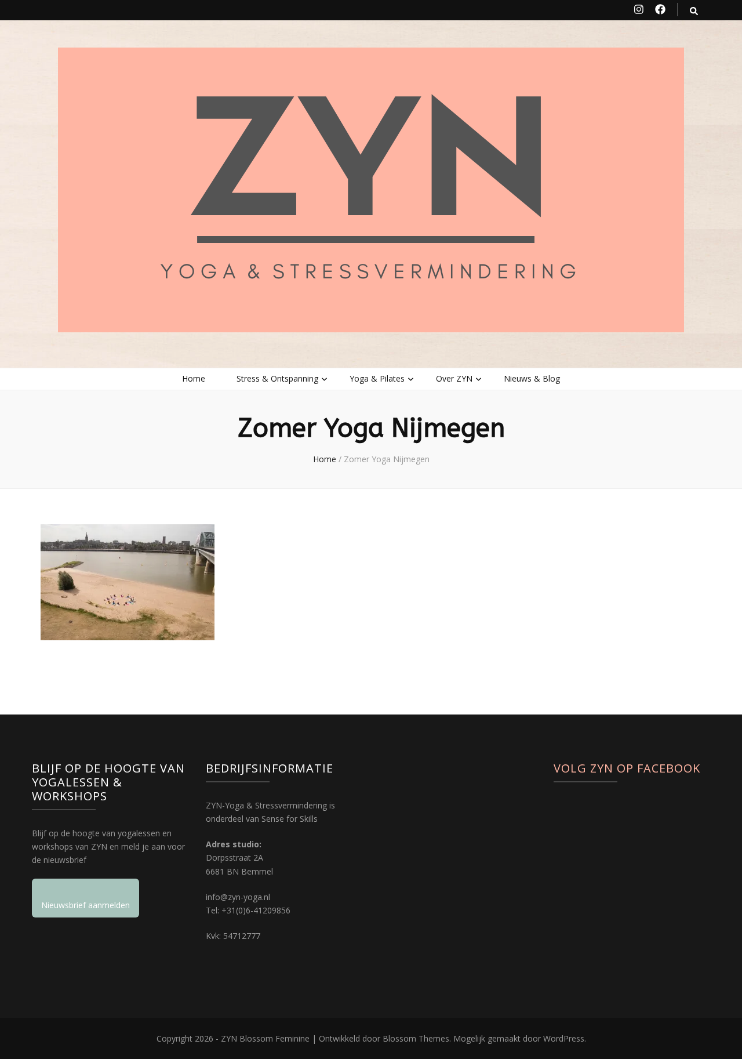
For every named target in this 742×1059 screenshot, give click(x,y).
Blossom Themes (416, 1038)
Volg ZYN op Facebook (627, 768)
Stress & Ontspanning (277, 378)
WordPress (563, 1038)
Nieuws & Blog (532, 378)
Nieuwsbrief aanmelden (85, 905)
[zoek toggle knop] (694, 10)
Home (193, 378)
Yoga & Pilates (377, 378)
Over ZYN (454, 378)
